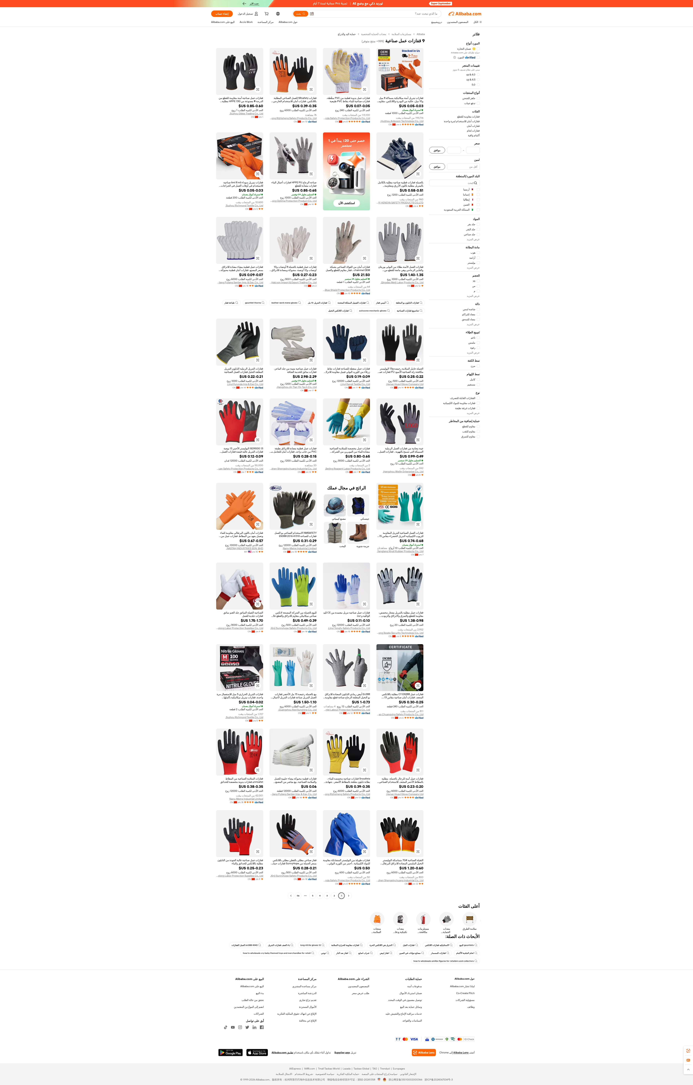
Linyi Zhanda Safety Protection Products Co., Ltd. (346, 118)
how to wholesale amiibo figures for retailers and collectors (443, 961)
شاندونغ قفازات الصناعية (408, 310)
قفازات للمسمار (438, 953)
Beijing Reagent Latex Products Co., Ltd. (347, 468)
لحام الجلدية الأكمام (465, 953)
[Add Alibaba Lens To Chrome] (424, 1052)
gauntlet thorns (253, 303)
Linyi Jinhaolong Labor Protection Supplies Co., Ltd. (239, 628)
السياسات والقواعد (412, 1020)
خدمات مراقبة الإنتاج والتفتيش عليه (403, 1013)
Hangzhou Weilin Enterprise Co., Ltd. (403, 471)
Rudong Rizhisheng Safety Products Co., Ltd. (293, 118)
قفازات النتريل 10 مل (317, 303)
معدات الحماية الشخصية (373, 34)
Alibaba (421, 34)
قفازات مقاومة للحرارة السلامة (345, 945)
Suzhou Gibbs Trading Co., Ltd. (246, 113)
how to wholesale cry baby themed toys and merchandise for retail (277, 953)
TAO (374, 1068)
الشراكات (259, 1013)
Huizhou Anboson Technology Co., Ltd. (401, 121)
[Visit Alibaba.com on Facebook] (262, 1027)
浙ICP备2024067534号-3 (438, 1079)
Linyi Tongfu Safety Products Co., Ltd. (349, 628)
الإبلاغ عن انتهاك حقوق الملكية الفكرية (297, 1013)
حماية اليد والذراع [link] (347, 34)
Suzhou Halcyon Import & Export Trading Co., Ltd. (293, 282)
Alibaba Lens (460, 1052)
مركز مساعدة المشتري (304, 986)
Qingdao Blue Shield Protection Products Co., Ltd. (346, 290)
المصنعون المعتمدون (358, 986)
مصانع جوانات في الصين (409, 953)
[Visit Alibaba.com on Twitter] (247, 1027)
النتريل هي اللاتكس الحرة (381, 945)
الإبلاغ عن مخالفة (308, 1020)
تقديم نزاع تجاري (308, 1000)
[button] (312, 14)
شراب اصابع (363, 953)
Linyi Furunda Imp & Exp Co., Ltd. (245, 384)
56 (298, 895)
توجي (323, 953)
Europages (399, 1068)
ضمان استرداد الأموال (410, 993)
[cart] (266, 14)
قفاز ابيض (384, 953)
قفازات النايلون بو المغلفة (407, 303)
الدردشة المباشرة (307, 993)
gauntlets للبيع (466, 945)
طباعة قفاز (230, 303)
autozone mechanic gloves (372, 310)
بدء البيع (260, 993)
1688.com (309, 1068)
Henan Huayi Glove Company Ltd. (404, 384)
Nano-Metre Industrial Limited (300, 548)
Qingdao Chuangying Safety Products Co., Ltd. (399, 714)
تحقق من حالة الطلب (253, 1000)
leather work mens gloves (284, 303)
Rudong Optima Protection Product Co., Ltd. (293, 200)
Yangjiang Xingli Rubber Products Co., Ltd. (400, 551)
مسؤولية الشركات (465, 1000)
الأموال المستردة (308, 1006)
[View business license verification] (379, 1079)
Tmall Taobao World (329, 1068)
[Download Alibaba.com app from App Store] (257, 1052)
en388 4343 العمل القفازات (245, 945)
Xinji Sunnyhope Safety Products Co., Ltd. (293, 628)
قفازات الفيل (409, 945)
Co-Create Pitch (465, 993)
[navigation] (454, 465)
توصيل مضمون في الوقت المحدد (405, 1000)
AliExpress (295, 1068)
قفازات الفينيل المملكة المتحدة (352, 303)
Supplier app (342, 1052)
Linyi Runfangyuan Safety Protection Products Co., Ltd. (239, 468)
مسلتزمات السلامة (401, 34)
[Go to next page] (291, 895)
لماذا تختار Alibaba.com (462, 986)
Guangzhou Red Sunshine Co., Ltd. (297, 709)
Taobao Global (361, 1068)
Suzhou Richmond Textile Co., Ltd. (244, 205)
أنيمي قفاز (380, 303)
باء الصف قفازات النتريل (279, 945)
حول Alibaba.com (465, 978)
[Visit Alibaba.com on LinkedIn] (254, 1027)
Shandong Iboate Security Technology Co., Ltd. (399, 632)
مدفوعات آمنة (414, 986)
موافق (437, 150)
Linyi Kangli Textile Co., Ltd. (355, 384)
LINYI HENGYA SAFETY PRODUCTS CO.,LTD (399, 202)
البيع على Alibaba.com (252, 986)
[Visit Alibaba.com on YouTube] (233, 1027)
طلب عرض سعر (360, 993)
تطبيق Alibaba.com (282, 1052)
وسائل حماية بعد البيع (411, 1006)
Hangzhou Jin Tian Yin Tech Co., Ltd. (296, 387)
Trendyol (385, 1068)
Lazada (346, 1068)
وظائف (471, 1006)
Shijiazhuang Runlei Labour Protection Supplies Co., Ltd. (346, 709)
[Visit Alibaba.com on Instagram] (240, 1027)
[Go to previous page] (348, 895)
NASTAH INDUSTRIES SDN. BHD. (244, 548)
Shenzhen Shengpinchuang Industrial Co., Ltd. (293, 468)
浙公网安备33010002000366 (405, 1079)
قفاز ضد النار (342, 953)
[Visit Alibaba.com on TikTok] (225, 1027)
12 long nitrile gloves (310, 945)
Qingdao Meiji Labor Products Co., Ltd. (402, 282)
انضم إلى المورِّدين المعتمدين (249, 1006)
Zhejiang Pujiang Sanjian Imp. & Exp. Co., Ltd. (239, 282)
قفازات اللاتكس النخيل (338, 310)
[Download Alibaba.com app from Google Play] (230, 1052)
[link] (688, 1050)
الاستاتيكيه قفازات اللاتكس (437, 945)
